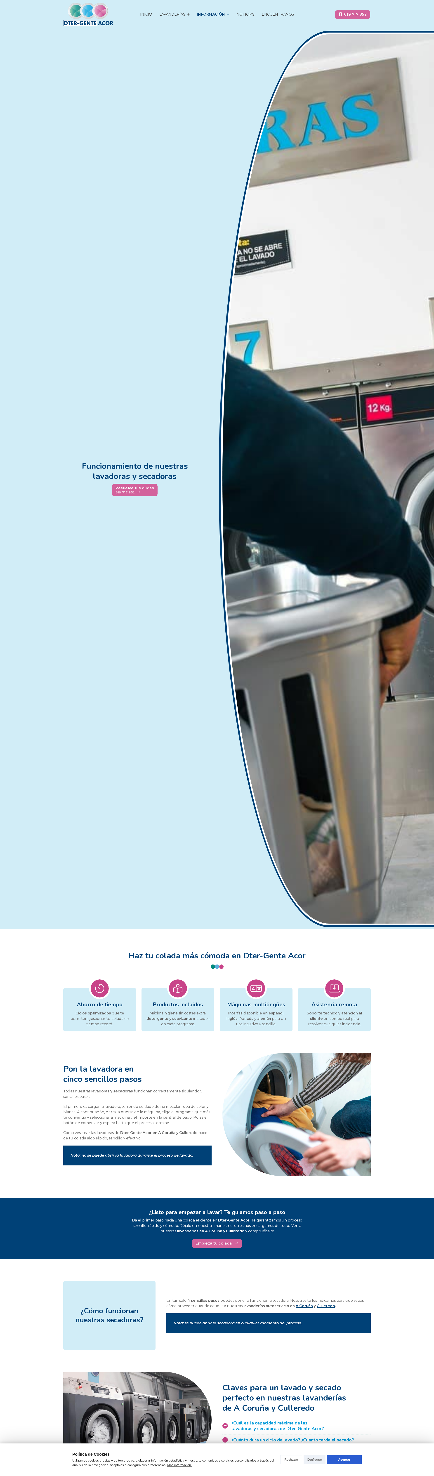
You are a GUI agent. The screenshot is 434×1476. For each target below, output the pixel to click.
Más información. (179, 1465)
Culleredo (326, 1306)
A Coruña (304, 1306)
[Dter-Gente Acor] (88, 14)
